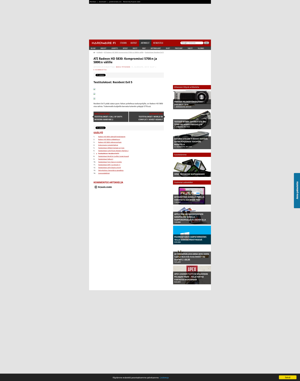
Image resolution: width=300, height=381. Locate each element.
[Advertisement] (150, 21)
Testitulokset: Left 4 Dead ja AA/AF (109, 167)
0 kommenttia (100, 70)
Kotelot (125, 48)
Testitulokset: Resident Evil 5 (154, 52)
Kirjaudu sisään (105, 187)
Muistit (135, 48)
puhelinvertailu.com (115, 2)
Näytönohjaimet (156, 48)
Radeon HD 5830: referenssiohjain (110, 142)
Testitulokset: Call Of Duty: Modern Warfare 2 (113, 151)
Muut (144, 48)
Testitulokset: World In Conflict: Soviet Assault (113, 156)
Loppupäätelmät (104, 173)
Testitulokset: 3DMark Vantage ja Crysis (111, 148)
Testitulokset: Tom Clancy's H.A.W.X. (110, 162)
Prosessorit (179, 48)
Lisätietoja (164, 377)
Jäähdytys (114, 48)
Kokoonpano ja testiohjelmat (108, 145)
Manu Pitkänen (123, 67)
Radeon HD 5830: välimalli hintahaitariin (111, 137)
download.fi (102, 2)
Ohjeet (168, 48)
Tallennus (201, 48)
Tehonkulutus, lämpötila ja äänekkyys (111, 170)
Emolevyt (103, 48)
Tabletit (190, 48)
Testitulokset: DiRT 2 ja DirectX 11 (109, 165)
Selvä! (288, 377)
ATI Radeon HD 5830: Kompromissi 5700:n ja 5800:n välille (123, 52)
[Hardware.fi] (104, 42)
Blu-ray (93, 48)
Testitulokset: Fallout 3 (105, 159)
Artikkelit (99, 52)
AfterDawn (93, 2)
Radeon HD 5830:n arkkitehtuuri (109, 139)
